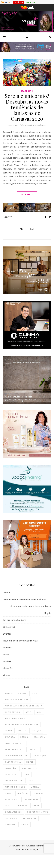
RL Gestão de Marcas (35, 845)
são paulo (11, 818)
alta (34, 693)
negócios (23, 793)
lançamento (12, 774)
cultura (10, 737)
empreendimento (15, 743)
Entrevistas (9, 626)
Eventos (7, 633)
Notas (6, 654)
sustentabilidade (37, 812)
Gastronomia (13, 762)
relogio (22, 806)
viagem (24, 824)
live (27, 774)
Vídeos (6, 675)
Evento (34, 749)
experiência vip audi (16, 756)
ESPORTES (30, 2)
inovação (10, 768)
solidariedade (13, 812)
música (35, 787)
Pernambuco (12, 799)
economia (39, 737)
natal (8, 793)
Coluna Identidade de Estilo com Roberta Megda (30, 609)
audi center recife (16, 718)
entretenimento (14, 749)
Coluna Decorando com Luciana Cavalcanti (24, 599)
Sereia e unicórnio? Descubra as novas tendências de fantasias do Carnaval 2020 (27, 107)
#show (22, 693)
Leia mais (27, 194)
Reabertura (32, 799)
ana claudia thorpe (16, 699)
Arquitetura (12, 712)
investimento (30, 768)
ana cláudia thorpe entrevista (23, 706)
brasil (8, 731)
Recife (8, 806)
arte (28, 712)
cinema (22, 731)
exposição (40, 756)
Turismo (10, 824)
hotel (29, 762)
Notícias (7, 661)
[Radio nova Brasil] (27, 51)
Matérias (27, 91)
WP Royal (34, 849)
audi (39, 712)
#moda (9, 693)
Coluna (6, 592)
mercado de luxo (15, 787)
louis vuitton (13, 781)
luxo (30, 781)
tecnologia (29, 818)
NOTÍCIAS (19, 2)
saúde (36, 806)
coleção (36, 731)
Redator (8, 216)
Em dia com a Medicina (14, 619)
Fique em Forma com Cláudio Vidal (20, 640)
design (24, 737)
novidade (39, 793)
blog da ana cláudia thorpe (21, 724)
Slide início (8, 668)
